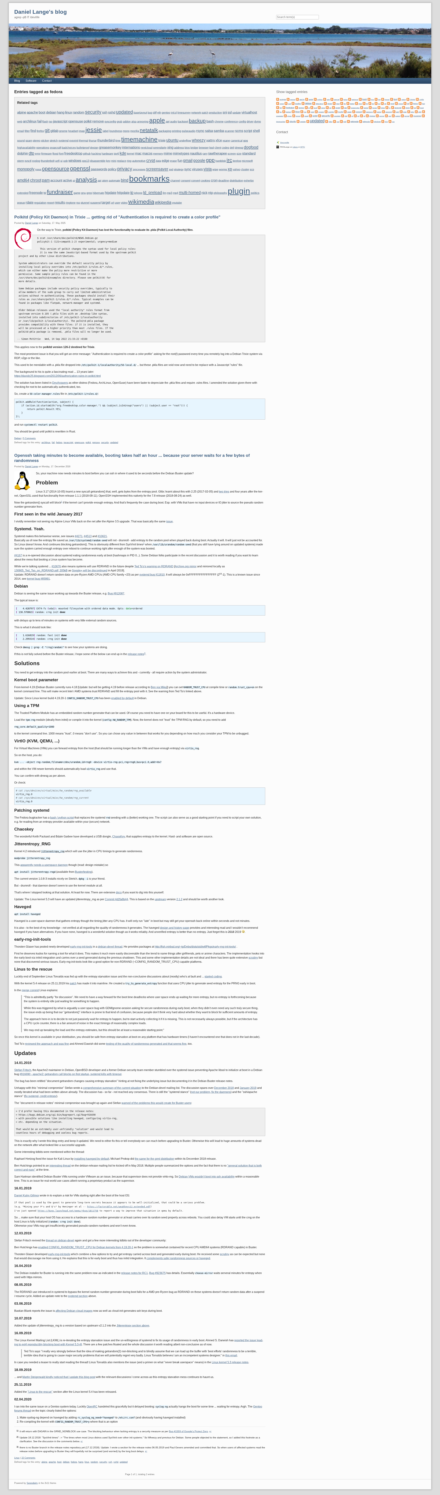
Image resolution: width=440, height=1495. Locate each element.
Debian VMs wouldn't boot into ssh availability (207, 1176)
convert (195, 180)
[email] (388, 103)
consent (185, 180)
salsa (209, 131)
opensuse (75, 121)
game (77, 193)
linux (68, 112)
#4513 (88, 536)
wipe (215, 169)
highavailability (26, 147)
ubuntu (172, 140)
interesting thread (60, 1165)
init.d (174, 112)
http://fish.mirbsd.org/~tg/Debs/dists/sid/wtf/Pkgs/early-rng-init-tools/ (195, 946)
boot (42, 112)
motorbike (331, 112)
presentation (279, 116)
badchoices (69, 147)
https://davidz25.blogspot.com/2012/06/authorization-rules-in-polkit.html (57, 375)
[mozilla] (336, 111)
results (60, 202)
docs (119, 892)
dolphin (22, 153)
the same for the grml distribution (154, 1158)
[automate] (332, 99)
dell (232, 147)
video (124, 202)
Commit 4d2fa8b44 (116, 899)
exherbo (249, 180)
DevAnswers (60, 382)
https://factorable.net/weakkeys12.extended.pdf (118, 1206)
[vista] (334, 121)
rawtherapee (217, 153)
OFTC (302, 147)
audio (173, 121)
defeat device (319, 104)
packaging (165, 131)
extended (23, 193)
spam (28, 140)
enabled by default (122, 698)
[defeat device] (313, 103)
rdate (30, 202)
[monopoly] (316, 111)
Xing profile (284, 142)
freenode (36, 193)
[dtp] (364, 103)
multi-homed (190, 192)
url (112, 202)
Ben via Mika (159, 687)
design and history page (174, 927)
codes (225, 147)
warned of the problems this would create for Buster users (156, 1103)
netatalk (149, 130)
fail (39, 121)
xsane (226, 140)
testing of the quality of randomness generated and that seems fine (146, 1043)
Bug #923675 (157, 1273)
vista (208, 169)
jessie (93, 129)
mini (113, 160)
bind (124, 180)
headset (73, 131)
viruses (197, 169)
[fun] (277, 107)
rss (78, 202)
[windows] (372, 121)
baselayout (140, 112)
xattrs (210, 140)
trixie (162, 140)
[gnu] (327, 107)
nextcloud (146, 147)
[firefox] (411, 103)
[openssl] (374, 111)
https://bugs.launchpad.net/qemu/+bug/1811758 (68, 1210)
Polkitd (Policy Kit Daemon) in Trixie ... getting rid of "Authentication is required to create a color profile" (117, 217)
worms (223, 169)
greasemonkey (110, 147)
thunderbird (106, 140)
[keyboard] (283, 111)
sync (187, 169)
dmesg (239, 147)
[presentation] (423, 111)
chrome (219, 121)
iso (50, 121)
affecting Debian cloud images (74, 1310)
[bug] (391, 99)
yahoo (236, 169)
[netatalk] (345, 111)
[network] (353, 111)
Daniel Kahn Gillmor (26, 1195)
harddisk (220, 160)
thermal (83, 140)
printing (176, 131)
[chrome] (407, 99)
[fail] (405, 103)
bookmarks (149, 178)
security (93, 112)
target (105, 202)
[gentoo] (296, 107)
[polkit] (416, 111)
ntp (210, 193)
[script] (310, 115)
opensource (55, 168)
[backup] (341, 99)
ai (74, 180)
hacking (96, 153)
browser (204, 147)
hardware (107, 153)
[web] (341, 121)
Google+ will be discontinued (89, 570)
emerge (400, 104)
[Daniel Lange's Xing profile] (278, 142)
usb (65, 160)
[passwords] (383, 111)
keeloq (237, 160)
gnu (83, 193)
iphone (138, 193)
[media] (308, 111)
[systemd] (393, 115)
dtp (31, 153)
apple (157, 120)
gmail (187, 160)
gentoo (166, 112)
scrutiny (253, 957)
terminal (406, 116)
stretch (54, 140)
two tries (224, 491)
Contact (47, 80)
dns (345, 104)
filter (27, 131)
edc (385, 104)
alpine (21, 112)
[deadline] (293, 103)
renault (306, 116)
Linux (17, 1458)
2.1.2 (179, 899)
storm (20, 160)
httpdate (123, 193)
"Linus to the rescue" (40, 1391)
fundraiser (60, 192)
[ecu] (376, 103)
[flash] (420, 103)
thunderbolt (47, 160)
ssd (171, 169)
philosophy (220, 193)
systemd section (78, 1296)
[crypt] (286, 103)
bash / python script (62, 817)
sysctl (28, 160)
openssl (80, 168)
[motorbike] (326, 111)
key (108, 160)
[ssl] (361, 115)
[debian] (303, 103)
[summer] (377, 115)
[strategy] (367, 115)
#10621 (102, 536)
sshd (111, 112)
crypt (150, 160)
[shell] (342, 115)
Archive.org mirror (185, 566)
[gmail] (311, 107)
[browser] (382, 99)
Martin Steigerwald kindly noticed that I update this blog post (58, 1377)
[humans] (370, 107)
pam (46, 180)
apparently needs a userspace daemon (44, 865)
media (312, 112)
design (94, 147)
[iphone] (379, 107)
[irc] (387, 107)
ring (129, 160)
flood (55, 153)
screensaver (157, 169)
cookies (205, 180)
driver (250, 121)
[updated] (307, 121)
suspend (95, 202)
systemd (63, 140)
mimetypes (181, 153)
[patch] (394, 111)
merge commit (30, 990)
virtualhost (249, 112)
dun (373, 104)
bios (187, 147)
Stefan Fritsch (22, 1070)
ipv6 (116, 153)
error (38, 153)
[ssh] (355, 115)
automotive (139, 160)
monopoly (26, 169)
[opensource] (364, 111)
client (217, 147)
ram (204, 153)
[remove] (293, 115)
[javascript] (392, 107)
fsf (44, 193)
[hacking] (361, 107)
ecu (379, 104)
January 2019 (248, 1087)
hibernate (98, 193)
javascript (60, 121)
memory (158, 153)
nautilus (196, 153)
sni (225, 112)
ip (131, 192)
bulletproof (82, 147)
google (199, 160)
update (236, 112)
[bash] (360, 99)
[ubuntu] (287, 121)
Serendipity (32, 1483)
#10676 (56, 566)
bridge (194, 147)
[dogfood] (347, 103)
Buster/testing (83, 871)
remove (98, 121)
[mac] (301, 111)
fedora (59, 442)
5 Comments (29, 438)
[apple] (306, 99)
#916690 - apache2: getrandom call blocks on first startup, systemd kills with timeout (70, 1074)
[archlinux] (315, 99)
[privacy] (285, 115)
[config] (417, 99)
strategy (179, 169)
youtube (177, 202)
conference (231, 121)
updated (124, 112)
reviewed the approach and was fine (47, 1043)
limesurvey (184, 112)
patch (205, 112)
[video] (326, 121)
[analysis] (277, 99)
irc (229, 160)
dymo (257, 121)
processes (139, 169)
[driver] (356, 103)
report (50, 202)
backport (183, 121)
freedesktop (73, 153)
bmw (372, 99)
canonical (237, 140)
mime (168, 153)
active (67, 180)
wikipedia (163, 202)
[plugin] (401, 111)
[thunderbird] (411, 115)
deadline (223, 180)
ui (61, 160)
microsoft (247, 160)
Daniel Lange (31, 223)
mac (138, 153)
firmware (46, 153)
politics (255, 193)
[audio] (324, 99)
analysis (86, 179)
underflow (185, 140)
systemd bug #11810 (152, 574)
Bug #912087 (116, 593)
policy (112, 169)
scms (239, 131)
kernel (130, 153)
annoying (142, 121)
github (87, 153)
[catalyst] (399, 99)
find (33, 131)
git (47, 130)
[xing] (390, 121)
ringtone (71, 202)
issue (169, 521)
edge (165, 161)
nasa (38, 169)
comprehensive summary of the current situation (112, 1087)
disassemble (98, 160)
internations (131, 147)
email (20, 131)
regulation (40, 202)
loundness (115, 131)
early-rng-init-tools (81, 946)
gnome (63, 131)
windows (74, 161)
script (248, 131)
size (238, 153)
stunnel (85, 202)
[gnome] (319, 107)
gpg (245, 140)
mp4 (175, 193)
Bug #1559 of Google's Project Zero (188, 1431)
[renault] (302, 115)
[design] (325, 103)
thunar (93, 140)
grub (119, 121)
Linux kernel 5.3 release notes (230, 1362)
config (242, 121)
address (179, 147)
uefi (57, 160)
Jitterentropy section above (133, 1325)
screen (232, 153)
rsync (200, 131)
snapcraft (55, 147)
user (117, 202)
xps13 (85, 160)
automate (114, 180)
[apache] (297, 99)
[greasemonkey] (349, 107)
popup (21, 202)
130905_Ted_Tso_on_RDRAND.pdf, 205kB (41, 570)
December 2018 (224, 1087)
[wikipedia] (360, 121)
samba (219, 131)
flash (45, 121)
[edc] (382, 103)
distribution (236, 180)
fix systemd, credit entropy (40, 1096)
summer (381, 116)
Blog (17, 80)
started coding (213, 976)
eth (159, 112)
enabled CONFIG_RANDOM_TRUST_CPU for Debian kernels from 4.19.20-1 (85, 1247)
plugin (239, 191)
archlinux (30, 121)
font (61, 153)
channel (175, 180)
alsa (133, 121)
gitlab (54, 131)
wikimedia (141, 201)
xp (230, 169)
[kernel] (418, 107)
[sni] (349, 115)
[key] (277, 111)
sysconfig (110, 121)
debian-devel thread (110, 946)
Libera (295, 147)
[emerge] (396, 103)
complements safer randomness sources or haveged (178, 1258)
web (19, 121)
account (56, 180)
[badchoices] (349, 99)
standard (249, 153)
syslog (36, 160)
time (117, 140)
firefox (40, 131)
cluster (245, 169)
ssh (104, 112)
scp (252, 169)
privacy (124, 168)
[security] (319, 115)
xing (170, 147)
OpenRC (92, 1406)
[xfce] (382, 121)
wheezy (199, 140)
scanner (229, 131)
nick (204, 193)
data (158, 160)
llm (164, 193)
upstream (160, 899)
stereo (36, 140)
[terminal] (402, 115)
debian (51, 112)
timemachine (139, 139)
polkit (88, 121)
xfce (219, 140)
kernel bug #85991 (38, 578)
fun (180, 161)
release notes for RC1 (134, 1273)
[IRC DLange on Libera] (277, 146)
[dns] (341, 103)
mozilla (134, 131)
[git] (306, 107)
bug (150, 112)
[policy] (408, 111)
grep (89, 193)
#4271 (78, 536)
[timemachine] (423, 115)
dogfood (251, 147)
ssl (230, 112)
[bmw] (369, 99)
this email (231, 1355)
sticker (45, 140)
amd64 (23, 180)
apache (32, 112)
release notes (136, 654)
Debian (17, 438)
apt (167, 121)
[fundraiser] (284, 107)
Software (31, 80)
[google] (333, 107)
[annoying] (288, 99)
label (106, 131)
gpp (210, 160)
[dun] (369, 103)
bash (210, 121)
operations (42, 147)
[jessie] (403, 107)
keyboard (288, 112)
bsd (211, 147)
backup (197, 121)
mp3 (169, 193)
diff (155, 112)
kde (123, 153)
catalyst (403, 99)
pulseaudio (188, 131)
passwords (99, 169)
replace (121, 160)
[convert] (277, 103)
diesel (338, 104)
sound (21, 140)
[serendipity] (332, 115)
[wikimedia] (348, 121)
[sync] (386, 115)
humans (374, 108)
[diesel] (334, 103)
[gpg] (342, 107)
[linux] (293, 111)
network (196, 112)
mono (126, 131)
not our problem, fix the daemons (211, 1092)
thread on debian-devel (60, 1240)
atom (105, 180)
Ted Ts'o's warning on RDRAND (153, 566)
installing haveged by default (91, 1158)
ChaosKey (118, 836)
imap (82, 131)
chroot (35, 180)
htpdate (110, 193)
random (78, 112)
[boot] (376, 99)
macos (147, 153)
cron (214, 180)
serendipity (160, 147)
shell (256, 131)
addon (127, 121)
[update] (298, 121)
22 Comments (28, 1458)
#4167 (18, 555)
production (215, 112)
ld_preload (152, 192)
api (99, 180)
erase (173, 160)
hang (60, 112)
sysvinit (73, 140)
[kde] (411, 107)
